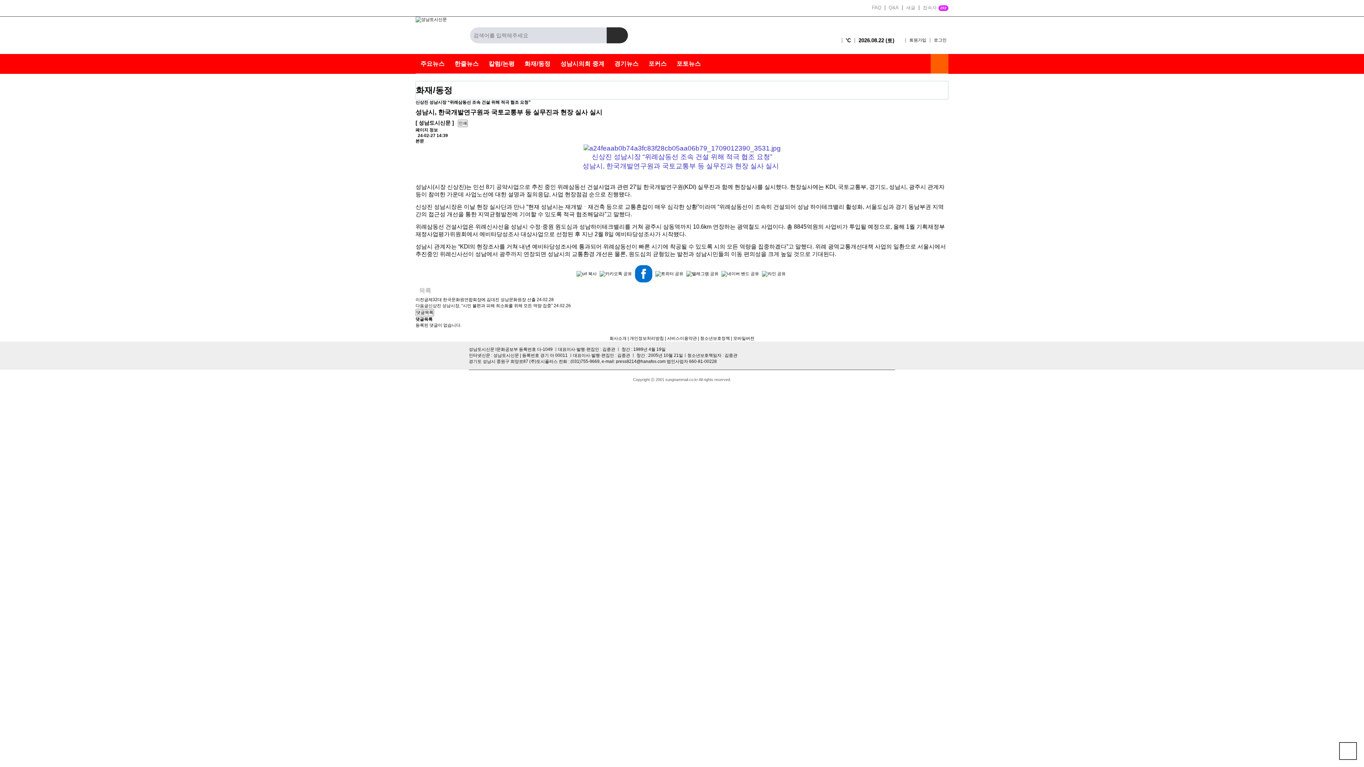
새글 (910, 7)
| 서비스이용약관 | (681, 338)
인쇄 (463, 123)
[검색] (617, 35)
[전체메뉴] (939, 64)
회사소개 (618, 338)
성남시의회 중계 (583, 63)
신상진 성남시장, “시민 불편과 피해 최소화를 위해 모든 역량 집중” (490, 305)
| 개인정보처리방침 (645, 338)
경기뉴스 (627, 63)
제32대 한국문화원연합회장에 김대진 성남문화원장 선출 (482, 299)
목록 (425, 290)
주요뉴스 (433, 63)
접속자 (935, 7)
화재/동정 (538, 63)
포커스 (658, 63)
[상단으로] (1348, 751)
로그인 (940, 40)
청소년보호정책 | (716, 338)
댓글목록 (424, 312)
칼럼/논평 (502, 63)
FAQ (876, 7)
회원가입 (917, 40)
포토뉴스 (689, 63)
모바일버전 (743, 338)
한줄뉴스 (467, 63)
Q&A (894, 7)
